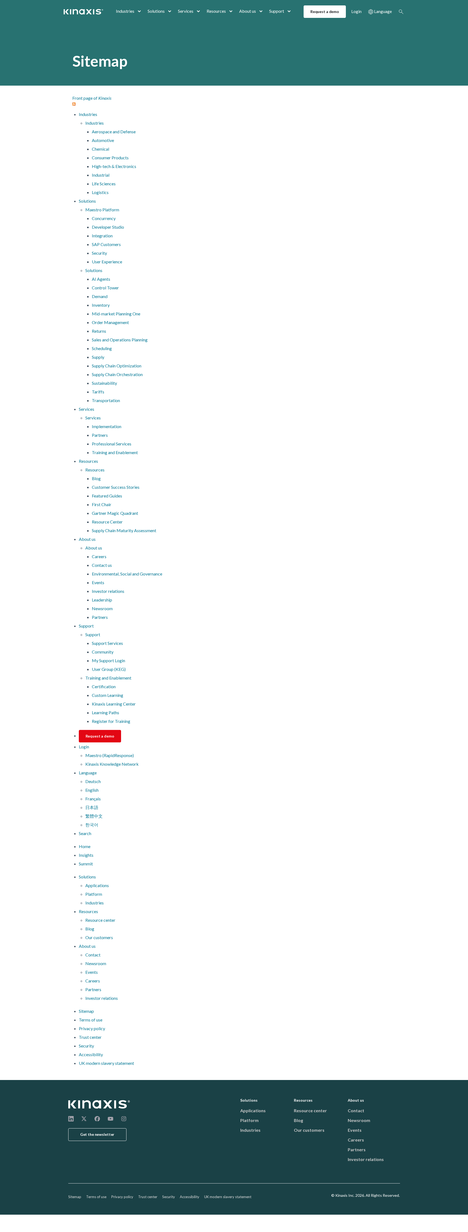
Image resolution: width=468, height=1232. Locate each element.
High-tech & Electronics (114, 166)
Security (99, 253)
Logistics (100, 192)
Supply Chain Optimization (116, 365)
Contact (92, 954)
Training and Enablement (115, 452)
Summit (86, 863)
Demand (100, 296)
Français (93, 798)
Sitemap (86, 1011)
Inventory (101, 305)
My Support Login (108, 660)
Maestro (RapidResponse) (109, 755)
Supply (98, 357)
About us (247, 11)
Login (356, 11)
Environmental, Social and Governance (127, 573)
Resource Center (107, 521)
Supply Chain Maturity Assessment (124, 530)
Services (185, 11)
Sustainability (104, 383)
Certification (104, 686)
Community (102, 651)
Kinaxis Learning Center (114, 703)
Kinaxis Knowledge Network (112, 764)
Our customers (99, 937)
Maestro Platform (102, 209)
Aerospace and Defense (114, 131)
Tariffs (98, 391)
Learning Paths (105, 712)
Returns (99, 331)
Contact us (102, 565)
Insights (86, 855)
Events (98, 582)
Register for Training (111, 721)
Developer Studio (108, 226)
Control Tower (105, 287)
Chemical (100, 148)
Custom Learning (107, 695)
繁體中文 (94, 816)
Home (84, 846)
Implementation (106, 426)
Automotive (103, 140)
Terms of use (90, 1019)
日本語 (91, 807)
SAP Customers (106, 244)
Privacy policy (92, 1028)
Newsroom (102, 608)
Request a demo (324, 11)
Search (401, 11)
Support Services (107, 643)
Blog (96, 478)
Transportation (106, 400)
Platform (93, 894)
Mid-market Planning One (116, 313)
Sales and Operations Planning (120, 339)
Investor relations (108, 591)
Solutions (156, 11)
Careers (99, 556)
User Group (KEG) (109, 669)
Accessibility (91, 1054)
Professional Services (111, 443)
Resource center (100, 920)
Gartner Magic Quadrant (115, 513)
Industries (125, 11)
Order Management (110, 322)
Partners (100, 435)
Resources (216, 11)
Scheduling (102, 348)
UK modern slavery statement (106, 1063)
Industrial (100, 174)
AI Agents (101, 279)
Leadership (102, 599)
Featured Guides (107, 495)
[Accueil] (99, 1104)
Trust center (90, 1037)
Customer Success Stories (115, 487)
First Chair (101, 504)
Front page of (91, 98)
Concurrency (104, 218)
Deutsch (93, 781)
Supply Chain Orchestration (117, 374)
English (92, 790)
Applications (97, 885)
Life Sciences (104, 183)
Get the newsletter (97, 1134)
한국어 (91, 824)
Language (383, 11)
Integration (102, 235)
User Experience (107, 261)
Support (276, 11)
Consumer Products (110, 157)
